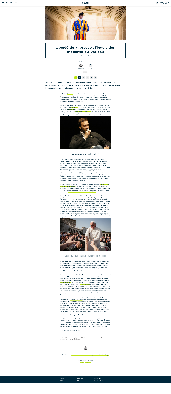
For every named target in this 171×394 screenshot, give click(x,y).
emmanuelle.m (91, 68)
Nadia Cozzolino (81, 68)
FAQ (78, 380)
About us (62, 378)
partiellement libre (85, 284)
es (87, 77)
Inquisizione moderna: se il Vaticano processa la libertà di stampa (90, 355)
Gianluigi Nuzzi (71, 109)
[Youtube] (166, 3)
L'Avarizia (70, 94)
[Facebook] (160, 3)
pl (95, 77)
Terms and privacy (97, 378)
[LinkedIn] (102, 380)
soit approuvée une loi (76, 299)
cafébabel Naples (94, 338)
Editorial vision (80, 378)
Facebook (88, 362)
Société (85, 72)
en (83, 77)
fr (7, 2)
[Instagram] (164, 3)
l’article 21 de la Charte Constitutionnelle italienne (82, 192)
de (91, 77)
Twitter (82, 362)
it (79, 77)
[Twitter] (162, 3)
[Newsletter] (168, 3)
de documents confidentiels (83, 111)
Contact (61, 380)
